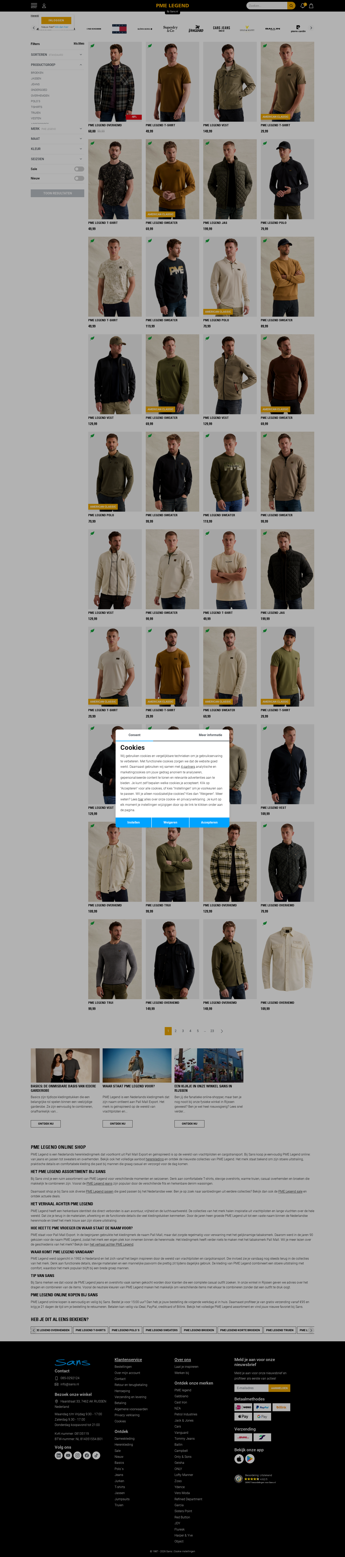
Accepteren (209, 822)
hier (140, 799)
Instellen (133, 822)
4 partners (188, 767)
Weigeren (170, 822)
